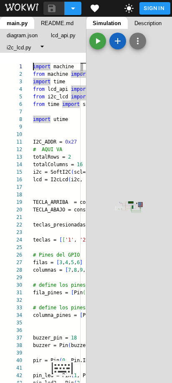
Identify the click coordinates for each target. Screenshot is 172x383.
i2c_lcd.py (19, 47)
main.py (17, 23)
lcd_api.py (63, 35)
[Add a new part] (117, 41)
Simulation (107, 23)
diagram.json (22, 35)
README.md (57, 23)
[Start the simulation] (97, 41)
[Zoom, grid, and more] (137, 41)
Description (148, 23)
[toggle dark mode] (129, 8)
